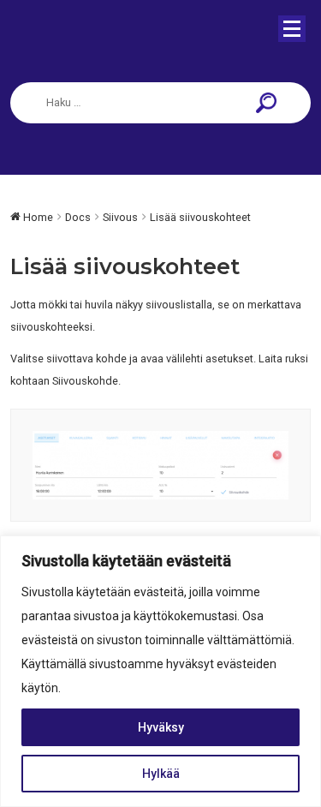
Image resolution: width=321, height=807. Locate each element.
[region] (160, 671)
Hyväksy (161, 727)
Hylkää (161, 773)
